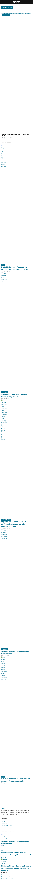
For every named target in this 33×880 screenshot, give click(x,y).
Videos (3, 828)
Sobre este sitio (6, 877)
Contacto (4, 875)
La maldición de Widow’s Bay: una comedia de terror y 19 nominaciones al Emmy (16, 854)
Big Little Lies (6, 519)
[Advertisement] (16, 794)
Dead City (4, 392)
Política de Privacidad (7, 879)
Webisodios (4, 830)
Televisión (6, 15)
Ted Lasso (4, 649)
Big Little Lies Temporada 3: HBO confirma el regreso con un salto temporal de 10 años (13, 524)
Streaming (4, 824)
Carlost (3, 808)
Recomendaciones (6, 826)
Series (3, 822)
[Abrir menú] (30, 2)
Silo (3, 265)
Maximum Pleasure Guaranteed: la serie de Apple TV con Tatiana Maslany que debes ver (16, 868)
